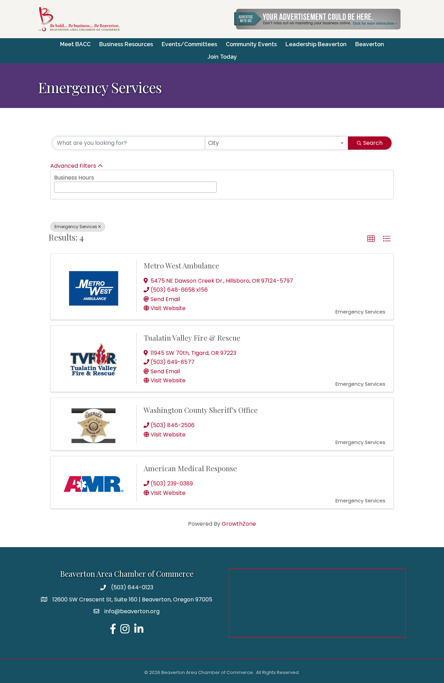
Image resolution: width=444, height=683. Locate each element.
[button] (371, 239)
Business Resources (126, 44)
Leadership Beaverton (316, 44)
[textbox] (58, 186)
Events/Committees (189, 44)
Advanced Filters (73, 166)
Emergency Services (75, 227)
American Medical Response (190, 468)
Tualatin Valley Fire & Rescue (192, 337)
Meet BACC (75, 44)
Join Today (222, 56)
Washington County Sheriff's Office (201, 410)
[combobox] (277, 143)
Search (373, 143)
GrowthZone (239, 524)
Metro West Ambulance (181, 265)
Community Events (251, 44)
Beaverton (369, 44)
